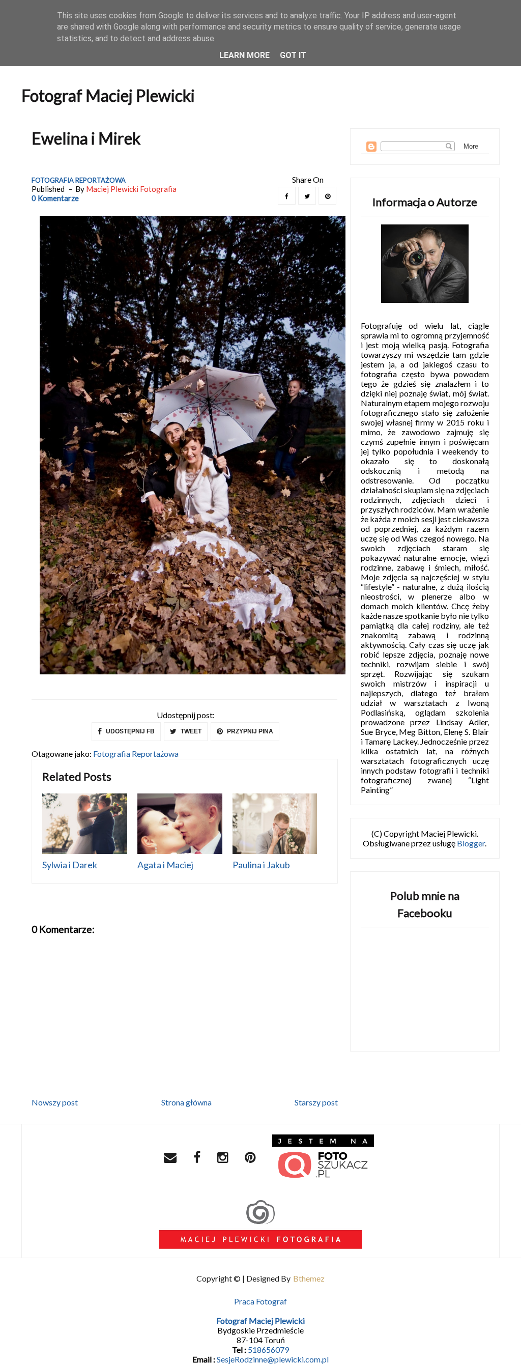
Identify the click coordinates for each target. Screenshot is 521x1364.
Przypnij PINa (249, 731)
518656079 (268, 1349)
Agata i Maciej (165, 864)
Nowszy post (55, 1102)
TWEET (190, 731)
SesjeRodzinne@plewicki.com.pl (273, 1359)
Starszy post (316, 1102)
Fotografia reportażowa (79, 180)
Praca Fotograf (260, 1301)
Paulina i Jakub (261, 864)
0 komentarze (55, 198)
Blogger (471, 843)
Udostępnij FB (129, 731)
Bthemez (309, 1278)
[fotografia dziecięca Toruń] (323, 1158)
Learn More (244, 55)
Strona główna (186, 1102)
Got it (293, 55)
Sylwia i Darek (69, 864)
